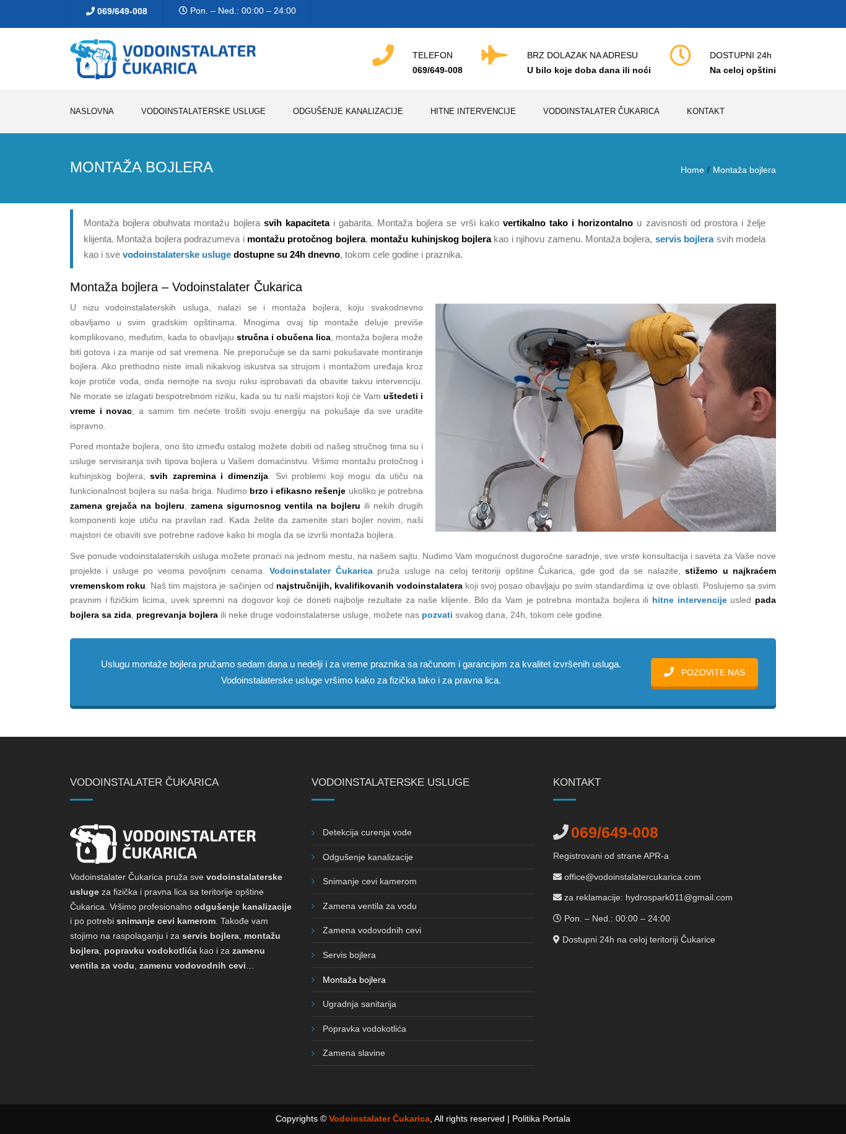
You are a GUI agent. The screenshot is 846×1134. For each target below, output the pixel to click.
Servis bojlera (349, 955)
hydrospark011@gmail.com (679, 897)
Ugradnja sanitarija (359, 1004)
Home (692, 170)
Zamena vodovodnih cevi (372, 930)
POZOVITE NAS (712, 672)
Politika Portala (541, 1118)
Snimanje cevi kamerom (370, 881)
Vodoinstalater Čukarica (601, 111)
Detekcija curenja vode (367, 832)
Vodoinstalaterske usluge (203, 111)
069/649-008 (122, 11)
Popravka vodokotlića (364, 1029)
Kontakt (706, 111)
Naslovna (92, 111)
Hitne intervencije (473, 111)
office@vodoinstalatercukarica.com (632, 877)
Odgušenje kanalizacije (348, 111)
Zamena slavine (354, 1053)
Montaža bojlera (354, 980)
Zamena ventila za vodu (370, 906)
